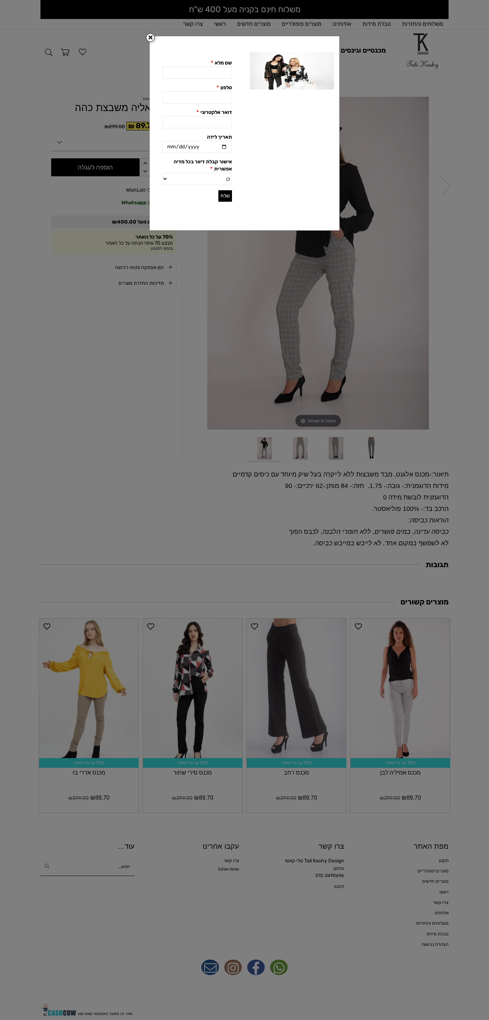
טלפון (224, 88)
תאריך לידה (219, 137)
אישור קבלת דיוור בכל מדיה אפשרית (203, 165)
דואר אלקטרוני (214, 112)
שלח (225, 196)
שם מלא (221, 63)
